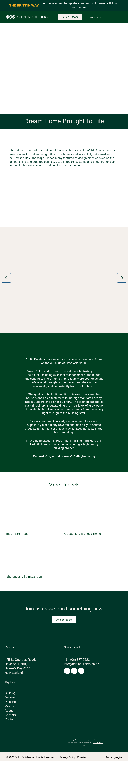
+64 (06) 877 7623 (77, 659)
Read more (35, 512)
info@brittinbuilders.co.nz (81, 664)
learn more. (79, 7)
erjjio (119, 757)
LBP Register (98, 742)
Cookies (81, 757)
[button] (120, 16)
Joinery (10, 697)
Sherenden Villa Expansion (24, 576)
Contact (10, 719)
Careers (10, 715)
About (9, 710)
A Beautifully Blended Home (82, 533)
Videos (9, 706)
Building (10, 693)
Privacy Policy (67, 757)
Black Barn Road (17, 533)
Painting (10, 701)
